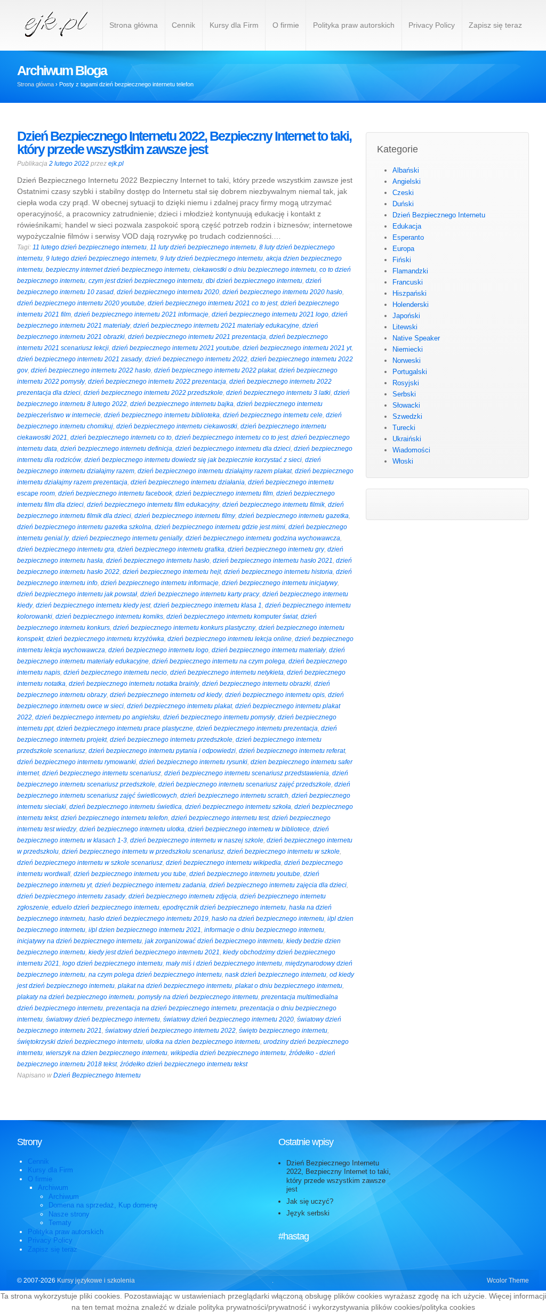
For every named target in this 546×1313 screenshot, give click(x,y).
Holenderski (410, 305)
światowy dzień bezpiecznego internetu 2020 (228, 1019)
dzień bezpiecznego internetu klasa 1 (208, 605)
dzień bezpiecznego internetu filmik (273, 504)
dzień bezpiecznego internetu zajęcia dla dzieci (278, 885)
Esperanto (408, 237)
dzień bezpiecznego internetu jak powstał (77, 594)
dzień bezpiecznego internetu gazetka (293, 516)
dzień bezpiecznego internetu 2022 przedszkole (153, 392)
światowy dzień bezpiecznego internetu (103, 1019)
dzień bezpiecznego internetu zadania (150, 885)
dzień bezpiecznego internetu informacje (160, 583)
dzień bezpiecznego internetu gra (65, 549)
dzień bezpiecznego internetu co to (121, 437)
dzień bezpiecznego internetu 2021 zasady (79, 359)
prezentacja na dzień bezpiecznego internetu (171, 1008)
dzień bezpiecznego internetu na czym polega (218, 661)
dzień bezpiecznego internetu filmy (184, 516)
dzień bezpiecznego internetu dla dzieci (233, 448)
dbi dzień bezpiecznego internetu (254, 281)
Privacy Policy (431, 25)
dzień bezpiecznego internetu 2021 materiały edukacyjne (216, 325)
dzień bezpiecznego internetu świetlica (125, 807)
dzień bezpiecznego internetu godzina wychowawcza (263, 538)
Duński (403, 204)
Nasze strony (69, 1214)
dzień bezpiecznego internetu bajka (182, 404)
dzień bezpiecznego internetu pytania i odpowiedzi (162, 751)
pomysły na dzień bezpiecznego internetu (198, 997)
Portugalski (409, 372)
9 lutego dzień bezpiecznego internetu (101, 258)
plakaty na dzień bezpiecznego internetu (75, 997)
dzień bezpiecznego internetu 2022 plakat (215, 370)
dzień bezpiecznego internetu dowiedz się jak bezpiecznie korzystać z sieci (193, 460)
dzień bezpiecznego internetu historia (278, 572)
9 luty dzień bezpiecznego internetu (211, 258)
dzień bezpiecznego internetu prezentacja (257, 728)
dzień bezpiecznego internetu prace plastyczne (125, 728)
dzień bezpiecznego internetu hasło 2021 (273, 560)
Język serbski (308, 1213)
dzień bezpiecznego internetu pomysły (219, 717)
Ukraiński (406, 439)
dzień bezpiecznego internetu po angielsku (97, 717)
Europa (403, 249)
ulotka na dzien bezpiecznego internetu (203, 1041)
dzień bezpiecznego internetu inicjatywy (280, 583)
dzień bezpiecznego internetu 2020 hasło (282, 292)
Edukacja (406, 226)
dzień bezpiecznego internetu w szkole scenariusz (90, 862)
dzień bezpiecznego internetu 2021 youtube (175, 348)
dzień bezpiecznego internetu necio (115, 672)
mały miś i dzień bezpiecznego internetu (224, 963)
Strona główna (133, 25)
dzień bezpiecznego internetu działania (188, 482)
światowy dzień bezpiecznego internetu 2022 (170, 1030)
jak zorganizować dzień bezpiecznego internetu (214, 941)
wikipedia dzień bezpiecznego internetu (228, 1053)
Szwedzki (407, 416)
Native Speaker (416, 338)
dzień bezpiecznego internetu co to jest (231, 437)
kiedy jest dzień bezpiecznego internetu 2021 (154, 952)
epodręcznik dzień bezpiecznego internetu (224, 907)
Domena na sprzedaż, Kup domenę (103, 1205)
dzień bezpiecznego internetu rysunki (193, 762)
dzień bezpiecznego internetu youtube (244, 874)
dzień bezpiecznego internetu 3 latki (278, 392)
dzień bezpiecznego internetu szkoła (238, 807)
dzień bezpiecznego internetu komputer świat (232, 616)
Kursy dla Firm (234, 25)
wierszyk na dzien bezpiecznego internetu (106, 1053)
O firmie (285, 25)
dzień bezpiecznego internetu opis (275, 695)
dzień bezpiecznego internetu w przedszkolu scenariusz (143, 851)
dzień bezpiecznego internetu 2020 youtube (80, 303)
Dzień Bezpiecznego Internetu (97, 1075)
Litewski (404, 327)
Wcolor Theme (508, 1280)
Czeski (403, 193)
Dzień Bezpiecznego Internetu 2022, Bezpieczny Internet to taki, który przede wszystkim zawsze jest (184, 142)
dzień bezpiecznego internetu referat (292, 751)
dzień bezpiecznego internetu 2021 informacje (141, 314)
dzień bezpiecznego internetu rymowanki (76, 762)
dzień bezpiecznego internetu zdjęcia (183, 896)
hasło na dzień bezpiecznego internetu (268, 918)
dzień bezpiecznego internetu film (224, 493)
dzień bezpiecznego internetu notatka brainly (134, 683)
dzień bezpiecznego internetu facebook (115, 493)
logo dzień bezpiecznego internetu (112, 963)
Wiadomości (411, 450)
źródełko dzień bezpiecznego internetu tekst (183, 1064)
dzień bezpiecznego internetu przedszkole (171, 739)
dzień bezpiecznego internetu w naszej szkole (196, 840)
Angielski (406, 181)
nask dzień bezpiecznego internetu (275, 974)
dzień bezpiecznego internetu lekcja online (229, 639)
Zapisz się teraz (495, 25)
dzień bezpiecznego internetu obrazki (256, 683)
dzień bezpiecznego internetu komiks (109, 616)
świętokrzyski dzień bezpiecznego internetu (80, 1041)
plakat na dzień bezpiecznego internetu (175, 986)
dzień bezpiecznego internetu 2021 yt (297, 348)
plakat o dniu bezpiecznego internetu (288, 986)
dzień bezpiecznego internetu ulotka (131, 829)
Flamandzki (410, 271)
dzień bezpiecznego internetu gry (276, 549)
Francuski (407, 282)
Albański (405, 170)
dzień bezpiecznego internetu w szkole (283, 851)
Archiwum (53, 1188)
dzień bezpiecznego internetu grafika (170, 549)
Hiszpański (409, 293)
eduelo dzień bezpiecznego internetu (105, 907)
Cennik (183, 25)
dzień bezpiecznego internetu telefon (114, 818)
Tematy (60, 1223)
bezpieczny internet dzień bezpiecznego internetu (118, 269)
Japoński (406, 316)
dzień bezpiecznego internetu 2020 (168, 292)
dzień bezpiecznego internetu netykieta (227, 672)
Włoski (402, 461)
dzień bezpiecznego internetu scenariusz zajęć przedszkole (244, 784)
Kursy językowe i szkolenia (95, 1280)
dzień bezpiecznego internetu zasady (71, 896)
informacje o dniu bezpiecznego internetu (264, 930)
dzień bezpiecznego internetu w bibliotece (249, 829)
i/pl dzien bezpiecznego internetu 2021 (145, 930)
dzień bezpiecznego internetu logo (158, 650)
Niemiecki (407, 349)
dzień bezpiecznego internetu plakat (179, 706)
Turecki (403, 428)
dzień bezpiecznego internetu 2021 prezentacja (197, 337)
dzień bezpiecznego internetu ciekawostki (176, 426)
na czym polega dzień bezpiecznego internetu (155, 974)
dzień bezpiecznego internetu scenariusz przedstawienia (246, 773)
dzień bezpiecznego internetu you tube (130, 874)
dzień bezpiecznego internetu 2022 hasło (91, 370)
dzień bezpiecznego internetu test (220, 818)
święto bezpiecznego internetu (283, 1030)
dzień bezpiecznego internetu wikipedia (223, 862)
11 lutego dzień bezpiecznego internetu (90, 247)
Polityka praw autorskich (354, 25)
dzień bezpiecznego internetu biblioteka (162, 415)
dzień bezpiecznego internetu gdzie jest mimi (220, 527)
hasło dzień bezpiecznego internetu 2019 (148, 918)
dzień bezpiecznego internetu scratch (234, 795)
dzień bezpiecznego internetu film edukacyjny (153, 504)
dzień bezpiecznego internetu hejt (172, 572)
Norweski (406, 360)
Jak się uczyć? (309, 1201)
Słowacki (406, 405)
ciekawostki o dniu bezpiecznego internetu (254, 269)
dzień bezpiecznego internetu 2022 (196, 359)
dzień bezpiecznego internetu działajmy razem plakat (215, 471)
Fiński (401, 260)
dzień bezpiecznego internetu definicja (116, 448)
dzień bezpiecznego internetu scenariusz (101, 773)
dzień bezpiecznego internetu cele (273, 415)
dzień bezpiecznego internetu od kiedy (166, 695)
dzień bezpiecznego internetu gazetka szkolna (84, 527)
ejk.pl (116, 163)
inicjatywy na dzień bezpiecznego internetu (79, 941)
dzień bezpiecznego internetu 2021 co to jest (212, 303)
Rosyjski (405, 383)
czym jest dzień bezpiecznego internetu (146, 281)
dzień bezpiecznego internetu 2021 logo (270, 314)
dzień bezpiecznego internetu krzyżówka (105, 639)
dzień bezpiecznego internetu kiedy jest (93, 605)
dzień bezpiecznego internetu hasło (158, 560)
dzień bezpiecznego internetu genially (127, 538)
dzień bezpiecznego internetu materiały (269, 650)
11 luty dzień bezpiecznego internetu (203, 247)
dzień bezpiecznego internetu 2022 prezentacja (157, 381)
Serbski (404, 394)
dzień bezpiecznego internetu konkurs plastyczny (184, 627)
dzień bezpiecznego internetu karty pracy (199, 594)
